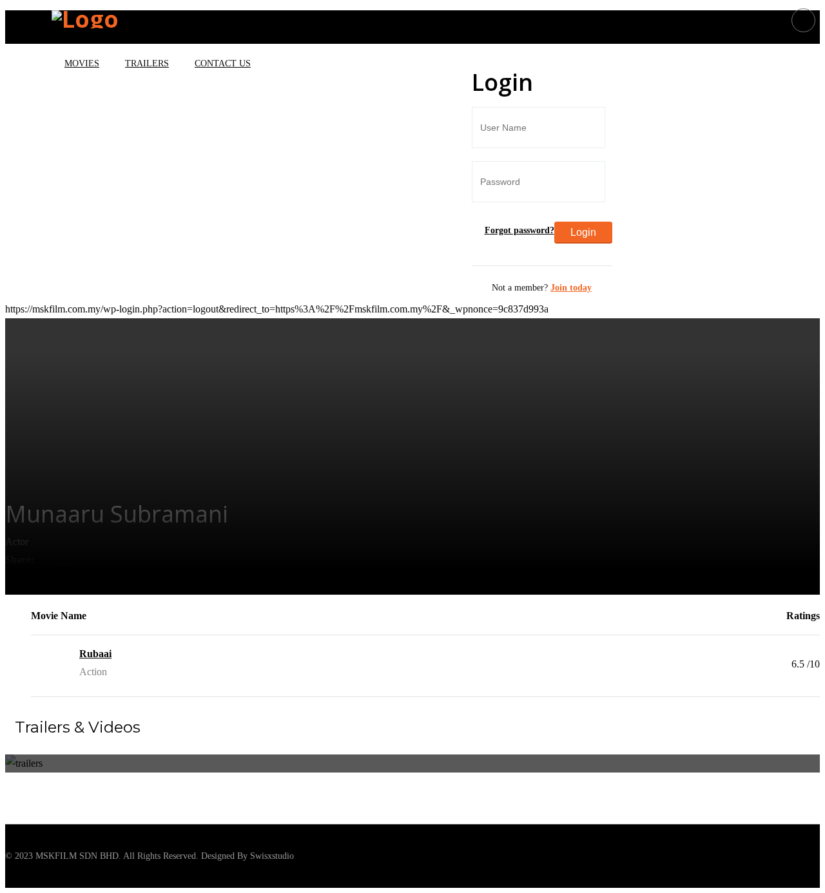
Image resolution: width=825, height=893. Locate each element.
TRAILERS (147, 63)
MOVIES (81, 63)
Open (30, 33)
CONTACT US (223, 63)
